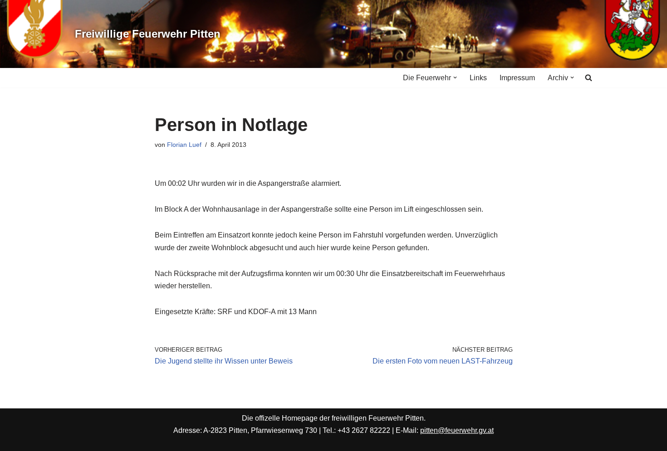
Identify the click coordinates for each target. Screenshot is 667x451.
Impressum (517, 78)
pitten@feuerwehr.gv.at (457, 430)
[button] (455, 77)
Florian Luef (184, 144)
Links (478, 78)
